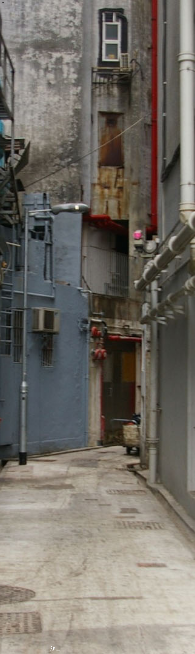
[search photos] (191, 2)
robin (53, 650)
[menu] (3, 2)
